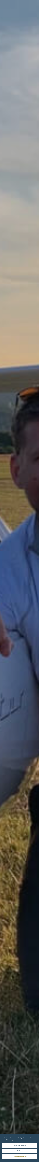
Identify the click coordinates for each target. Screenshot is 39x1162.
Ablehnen (19, 1151)
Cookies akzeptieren (19, 1145)
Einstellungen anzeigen (19, 1156)
